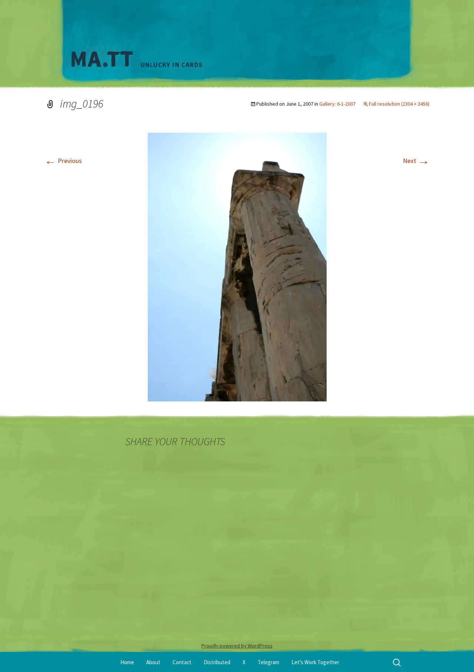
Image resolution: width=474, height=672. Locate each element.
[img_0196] (237, 266)
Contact (182, 662)
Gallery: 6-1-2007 (337, 103)
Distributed (217, 662)
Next (416, 160)
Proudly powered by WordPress (237, 645)
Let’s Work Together (315, 662)
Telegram (268, 662)
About (153, 662)
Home (127, 662)
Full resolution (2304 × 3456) (399, 103)
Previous (63, 160)
